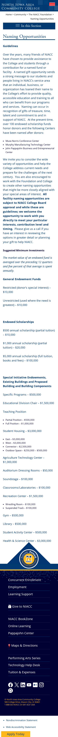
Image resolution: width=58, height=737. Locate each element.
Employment (17, 587)
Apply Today (15, 734)
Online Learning (19, 626)
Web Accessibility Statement (21, 727)
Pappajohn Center (21, 633)
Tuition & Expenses (21, 672)
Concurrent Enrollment (24, 580)
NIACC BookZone (20, 619)
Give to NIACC (22, 606)
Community (20, 14)
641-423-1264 (29, 704)
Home (9, 14)
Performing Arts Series (24, 658)
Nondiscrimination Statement (21, 720)
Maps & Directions (24, 645)
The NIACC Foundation (40, 14)
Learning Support (20, 594)
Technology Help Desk (24, 665)
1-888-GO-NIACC (11, 704)
